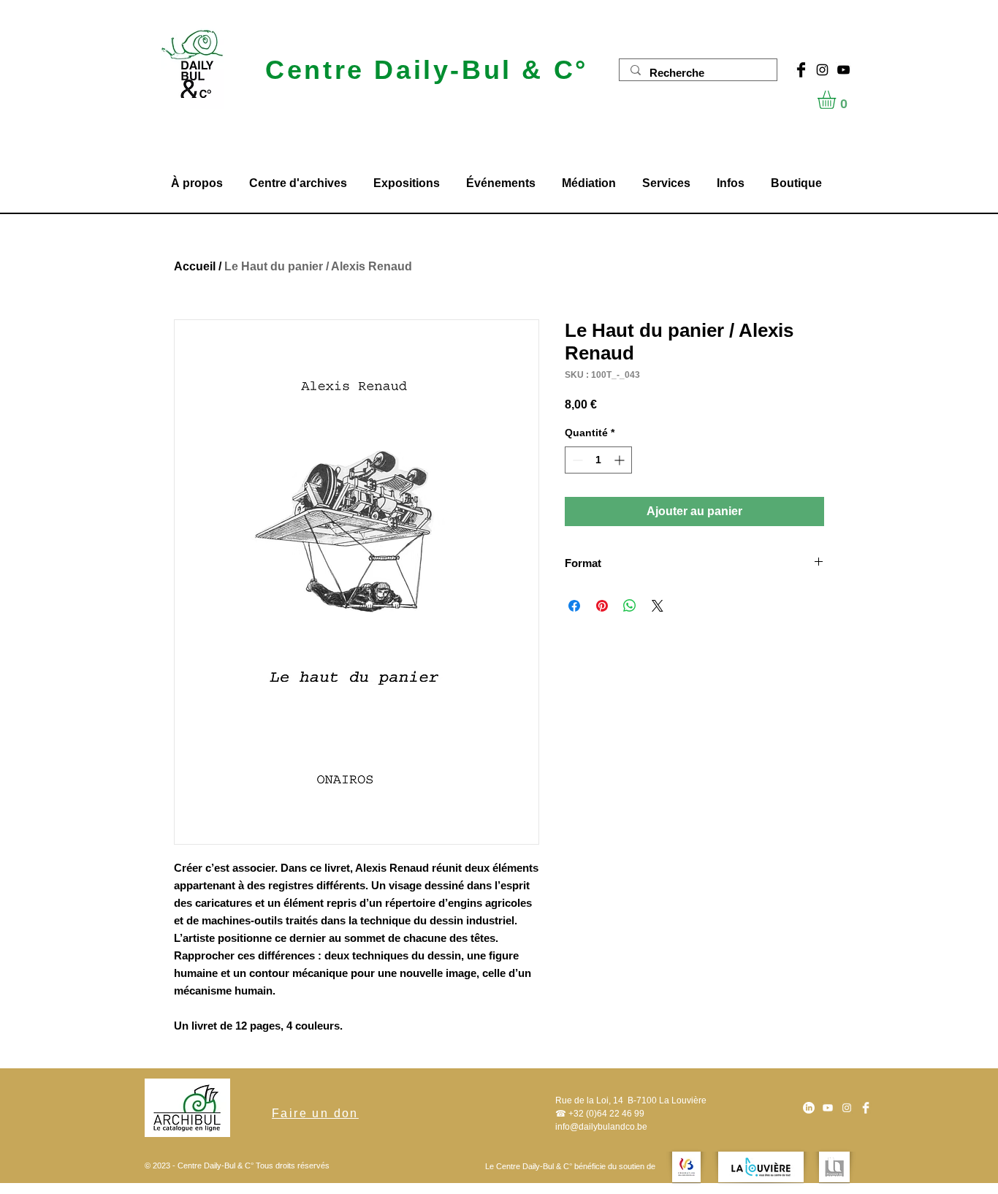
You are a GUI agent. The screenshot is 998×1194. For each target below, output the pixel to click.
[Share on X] (657, 606)
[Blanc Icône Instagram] (847, 1108)
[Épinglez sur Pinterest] (602, 606)
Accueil (195, 266)
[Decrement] (576, 460)
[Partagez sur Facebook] (574, 606)
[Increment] (621, 460)
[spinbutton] (598, 460)
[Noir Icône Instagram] (822, 69)
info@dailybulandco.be (601, 1127)
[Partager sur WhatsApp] (630, 606)
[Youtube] (828, 1108)
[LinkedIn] (809, 1108)
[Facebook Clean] (866, 1108)
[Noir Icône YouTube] (843, 69)
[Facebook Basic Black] (801, 69)
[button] (837, 100)
